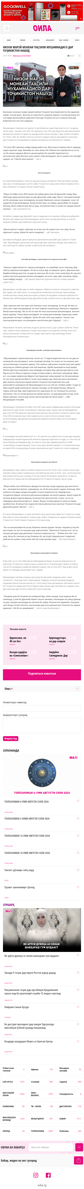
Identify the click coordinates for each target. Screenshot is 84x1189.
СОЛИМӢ (78, 40)
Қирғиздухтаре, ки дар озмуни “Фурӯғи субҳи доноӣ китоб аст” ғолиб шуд (57, 639)
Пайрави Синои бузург (16, 1007)
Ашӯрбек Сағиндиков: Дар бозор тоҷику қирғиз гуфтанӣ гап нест (58, 653)
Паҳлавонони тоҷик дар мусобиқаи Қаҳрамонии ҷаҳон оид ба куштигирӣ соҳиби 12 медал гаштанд (32, 991)
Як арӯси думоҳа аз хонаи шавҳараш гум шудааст (31, 956)
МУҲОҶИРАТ (50, 40)
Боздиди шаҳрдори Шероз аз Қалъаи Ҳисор (28, 1041)
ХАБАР (9, 40)
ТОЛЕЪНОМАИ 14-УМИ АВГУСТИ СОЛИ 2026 (27, 853)
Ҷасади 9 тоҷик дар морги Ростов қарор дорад (30, 973)
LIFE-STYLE (36, 40)
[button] (77, 28)
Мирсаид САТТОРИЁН (22, 56)
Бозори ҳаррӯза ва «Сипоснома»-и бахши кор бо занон (19, 653)
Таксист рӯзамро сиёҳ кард (19, 870)
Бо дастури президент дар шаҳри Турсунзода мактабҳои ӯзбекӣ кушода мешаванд (29, 1026)
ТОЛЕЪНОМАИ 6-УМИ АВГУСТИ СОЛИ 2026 (26, 801)
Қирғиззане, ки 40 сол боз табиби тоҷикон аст (18, 639)
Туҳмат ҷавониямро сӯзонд (19, 887)
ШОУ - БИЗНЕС (64, 40)
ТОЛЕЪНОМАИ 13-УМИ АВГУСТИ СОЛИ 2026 (27, 836)
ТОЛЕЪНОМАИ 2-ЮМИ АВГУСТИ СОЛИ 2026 (27, 818)
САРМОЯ (22, 40)
